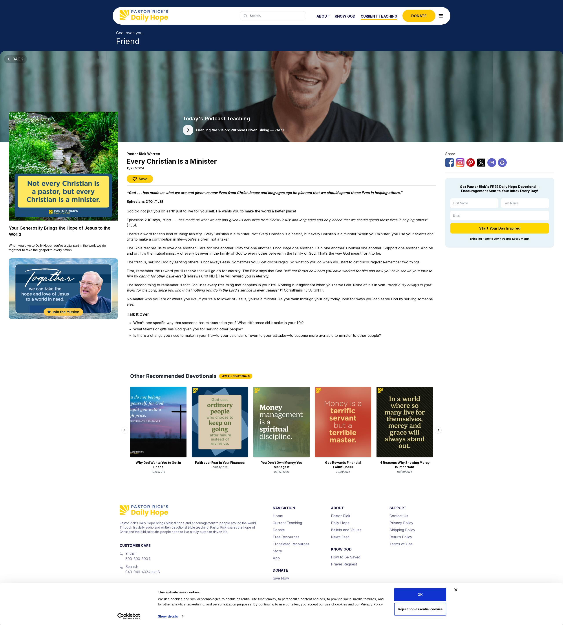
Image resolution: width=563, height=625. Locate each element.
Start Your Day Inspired (499, 228)
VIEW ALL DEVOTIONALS (236, 376)
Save (143, 179)
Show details (168, 616)
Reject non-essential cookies (420, 609)
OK (420, 594)
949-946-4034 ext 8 (142, 572)
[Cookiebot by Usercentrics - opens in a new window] (129, 616)
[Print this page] (502, 162)
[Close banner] (455, 589)
